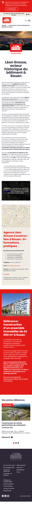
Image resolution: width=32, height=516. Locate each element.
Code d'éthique (8, 486)
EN (28, 14)
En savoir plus (11, 9)
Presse (18, 472)
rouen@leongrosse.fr (14, 266)
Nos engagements (8, 467)
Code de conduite (8, 488)
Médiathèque (20, 470)
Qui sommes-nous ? (9, 465)
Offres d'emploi (20, 465)
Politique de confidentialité (7, 480)
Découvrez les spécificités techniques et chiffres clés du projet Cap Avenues (15, 379)
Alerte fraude (7, 490)
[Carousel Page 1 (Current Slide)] (13, 443)
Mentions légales (8, 484)
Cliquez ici (7, 191)
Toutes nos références (6, 470)
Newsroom (19, 467)
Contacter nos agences (7, 474)
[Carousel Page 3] (18, 443)
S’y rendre (6, 274)
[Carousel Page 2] (16, 443)
